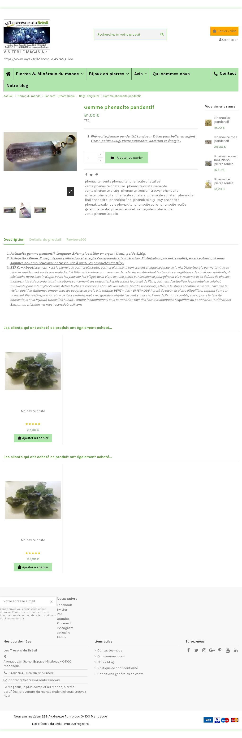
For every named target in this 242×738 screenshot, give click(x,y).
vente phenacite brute (102, 191)
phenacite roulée (173, 205)
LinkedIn (63, 633)
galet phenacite (97, 209)
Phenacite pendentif (222, 120)
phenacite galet (123, 209)
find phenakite (96, 200)
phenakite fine (120, 200)
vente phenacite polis (101, 214)
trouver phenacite (164, 191)
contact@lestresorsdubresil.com (34, 680)
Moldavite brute (33, 411)
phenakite (185, 195)
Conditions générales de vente (120, 674)
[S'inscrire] (51, 601)
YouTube (63, 619)
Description (14, 239)
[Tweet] (91, 175)
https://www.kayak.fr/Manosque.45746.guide (38, 59)
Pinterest (64, 623)
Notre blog (105, 662)
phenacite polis (146, 205)
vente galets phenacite (154, 209)
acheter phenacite (99, 195)
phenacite (92, 181)
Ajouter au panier (130, 158)
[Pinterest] (96, 175)
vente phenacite (115, 181)
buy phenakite (168, 200)
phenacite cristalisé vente (147, 186)
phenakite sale (96, 205)
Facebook (64, 605)
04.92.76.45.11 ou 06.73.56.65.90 (31, 673)
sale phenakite (121, 205)
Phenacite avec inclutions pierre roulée (226, 160)
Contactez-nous (109, 650)
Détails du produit (45, 239)
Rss (60, 614)
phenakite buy (144, 200)
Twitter (62, 610)
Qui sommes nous (111, 656)
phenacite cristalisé (144, 181)
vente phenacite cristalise (105, 186)
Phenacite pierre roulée (223, 181)
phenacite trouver (135, 191)
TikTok (61, 637)
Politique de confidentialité (117, 668)
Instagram (65, 628)
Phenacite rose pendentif (225, 139)
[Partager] (86, 175)
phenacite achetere (130, 195)
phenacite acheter (161, 195)
